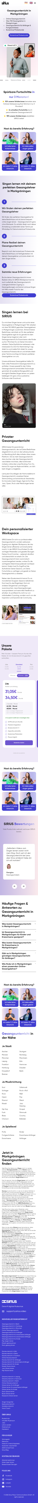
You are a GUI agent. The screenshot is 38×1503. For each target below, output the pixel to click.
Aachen (5, 1051)
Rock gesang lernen (8, 1345)
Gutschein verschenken (9, 1445)
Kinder (21, 1132)
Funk (3, 1112)
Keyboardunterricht (8, 1404)
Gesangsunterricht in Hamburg (12, 1326)
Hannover (23, 1064)
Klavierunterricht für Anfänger (11, 1360)
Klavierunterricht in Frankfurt (11, 1355)
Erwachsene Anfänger (27, 1135)
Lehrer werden (6, 1425)
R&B (21, 1094)
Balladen (22, 1119)
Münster (5, 1055)
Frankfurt (5, 1064)
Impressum (5, 1429)
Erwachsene (6, 1138)
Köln (20, 1061)
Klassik (4, 1103)
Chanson (5, 1119)
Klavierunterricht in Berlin (10, 1353)
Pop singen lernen (7, 1341)
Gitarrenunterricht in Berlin (10, 1381)
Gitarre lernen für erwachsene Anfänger (14, 1387)
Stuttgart (22, 1051)
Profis (4, 1132)
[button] (35, 3)
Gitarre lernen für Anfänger (10, 1385)
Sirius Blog (5, 1450)
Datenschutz (6, 1427)
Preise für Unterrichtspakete (11, 1443)
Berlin (21, 1071)
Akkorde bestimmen (8, 1460)
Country (22, 1116)
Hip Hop (5, 1109)
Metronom (5, 1441)
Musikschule (6, 1418)
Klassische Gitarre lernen (10, 1396)
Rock (4, 1094)
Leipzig (4, 1061)
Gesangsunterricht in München (12, 1328)
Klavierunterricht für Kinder (10, 1364)
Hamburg (5, 1068)
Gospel (22, 1109)
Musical (4, 1100)
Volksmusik (23, 1087)
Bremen (5, 1074)
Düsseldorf (6, 1071)
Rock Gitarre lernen (8, 1391)
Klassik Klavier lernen (8, 1366)
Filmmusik (22, 1112)
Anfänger (22, 1138)
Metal (21, 1100)
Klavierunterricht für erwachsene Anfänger (15, 1362)
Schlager (5, 1091)
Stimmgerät (6, 1439)
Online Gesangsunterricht (10, 1330)
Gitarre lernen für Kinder (9, 1389)
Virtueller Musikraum (8, 1420)
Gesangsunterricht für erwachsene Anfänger (16, 1334)
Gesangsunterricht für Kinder (11, 1339)
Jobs (3, 1423)
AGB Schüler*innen (8, 1448)
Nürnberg (22, 1055)
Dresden (22, 1068)
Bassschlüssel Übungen (9, 1464)
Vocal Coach (6, 1408)
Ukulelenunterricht (8, 1406)
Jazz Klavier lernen (8, 1368)
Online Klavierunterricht (9, 1358)
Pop (20, 1097)
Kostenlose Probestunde (19, 35)
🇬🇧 (31, 3)
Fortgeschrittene (8, 1135)
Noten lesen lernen (8, 1462)
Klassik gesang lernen (9, 1343)
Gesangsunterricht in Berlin (10, 1324)
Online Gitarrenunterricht (10, 1383)
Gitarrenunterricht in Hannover (12, 1379)
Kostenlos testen (19, 742)
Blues (4, 1116)
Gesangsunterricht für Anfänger (12, 1332)
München (5, 1058)
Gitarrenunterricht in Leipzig (11, 1376)
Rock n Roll (23, 1091)
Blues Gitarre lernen (8, 1393)
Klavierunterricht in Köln (9, 1351)
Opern (4, 1097)
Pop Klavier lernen (7, 1370)
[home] (6, 3)
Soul (3, 1087)
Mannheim (23, 1058)
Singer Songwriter (7, 1402)
